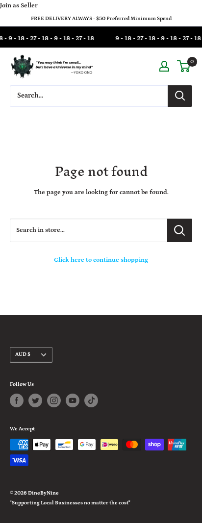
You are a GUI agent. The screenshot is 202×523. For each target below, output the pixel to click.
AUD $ (22, 354)
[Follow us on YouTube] (72, 400)
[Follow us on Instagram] (54, 400)
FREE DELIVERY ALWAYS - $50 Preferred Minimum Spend (101, 19)
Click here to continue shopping (101, 260)
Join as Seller (19, 5)
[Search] (180, 96)
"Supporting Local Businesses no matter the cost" (70, 503)
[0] (184, 66)
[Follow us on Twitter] (35, 400)
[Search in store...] (179, 230)
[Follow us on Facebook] (17, 400)
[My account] (164, 66)
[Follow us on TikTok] (91, 400)
